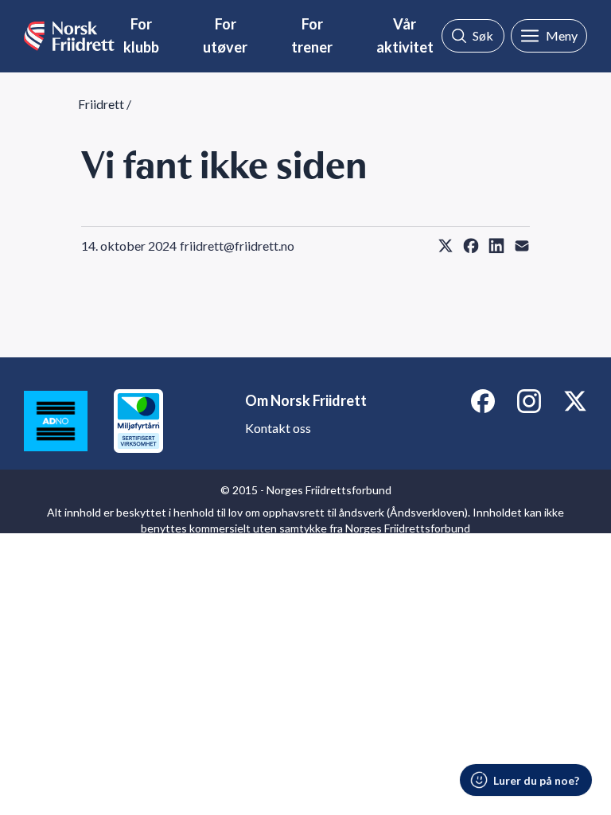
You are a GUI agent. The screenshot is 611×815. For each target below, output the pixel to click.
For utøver (225, 35)
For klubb (141, 35)
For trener (312, 35)
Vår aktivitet (405, 35)
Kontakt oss (278, 427)
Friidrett (101, 103)
